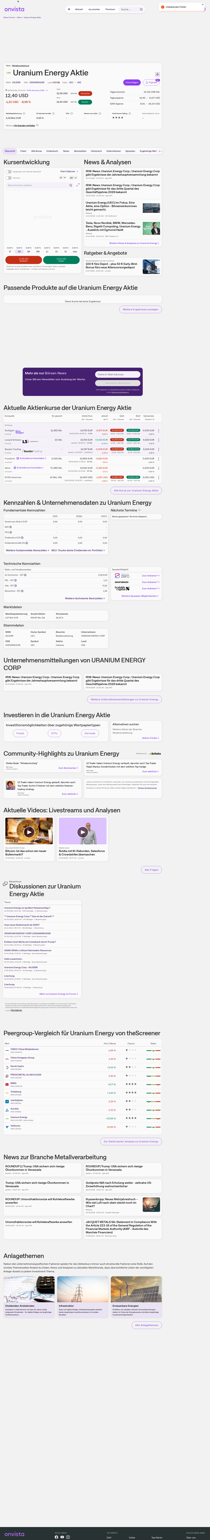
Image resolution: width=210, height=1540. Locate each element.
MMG (13, 1083)
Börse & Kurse (9, 17)
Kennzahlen (80, 151)
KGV (67, 113)
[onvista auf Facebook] (56, 1537)
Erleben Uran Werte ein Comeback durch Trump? (30, 941)
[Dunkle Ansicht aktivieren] (18, 1)
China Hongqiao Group (22, 1057)
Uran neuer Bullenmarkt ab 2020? (22, 924)
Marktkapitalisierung (14, 113)
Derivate (90, 733)
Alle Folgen (151, 869)
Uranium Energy (19, 1117)
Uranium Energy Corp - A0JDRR (21, 967)
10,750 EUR (117, 439)
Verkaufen (85, 93)
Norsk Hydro (17, 1066)
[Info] (24, 113)
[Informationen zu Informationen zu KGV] (10, 527)
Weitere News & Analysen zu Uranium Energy (133, 243)
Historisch (96, 151)
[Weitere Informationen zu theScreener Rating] (117, 118)
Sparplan (130, 151)
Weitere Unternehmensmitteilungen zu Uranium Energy (124, 699)
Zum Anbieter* (150, 575)
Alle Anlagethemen (146, 1325)
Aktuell (79, 9)
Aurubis (15, 1108)
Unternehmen (113, 151)
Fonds (20, 733)
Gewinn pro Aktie (91, 113)
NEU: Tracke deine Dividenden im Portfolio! (77, 550)
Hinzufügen (132, 82)
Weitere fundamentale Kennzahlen (26, 550)
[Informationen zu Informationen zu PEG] (11, 532)
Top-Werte (156, 1537)
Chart (23, 151)
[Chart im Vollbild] (78, 185)
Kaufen (85, 102)
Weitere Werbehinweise (147, 788)
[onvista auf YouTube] (62, 1537)
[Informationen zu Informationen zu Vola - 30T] (15, 585)
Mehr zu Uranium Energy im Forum (58, 993)
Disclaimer (16, 1010)
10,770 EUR (133, 439)
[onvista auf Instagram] (68, 1537)
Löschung (9, 975)
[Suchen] (141, 9)
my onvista (94, 9)
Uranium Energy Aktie (32, 17)
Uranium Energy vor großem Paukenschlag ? (27, 907)
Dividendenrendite (43, 113)
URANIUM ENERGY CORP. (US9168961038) (27, 933)
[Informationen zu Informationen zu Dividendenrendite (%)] (27, 543)
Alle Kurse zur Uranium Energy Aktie (136, 490)
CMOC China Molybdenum (25, 1049)
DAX (109, 1537)
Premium (110, 9)
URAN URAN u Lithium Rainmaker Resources (27, 950)
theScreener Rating (119, 113)
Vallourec (15, 1125)
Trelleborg (16, 1091)
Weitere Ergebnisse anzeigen (140, 309)
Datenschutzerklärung (120, 392)
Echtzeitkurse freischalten (32, 458)
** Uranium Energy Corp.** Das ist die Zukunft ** (29, 916)
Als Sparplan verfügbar (24, 125)
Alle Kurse (36, 151)
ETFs (54, 733)
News (66, 151)
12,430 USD (133, 477)
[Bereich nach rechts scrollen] (160, 151)
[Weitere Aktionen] (159, 431)
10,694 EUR (117, 449)
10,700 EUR (117, 430)
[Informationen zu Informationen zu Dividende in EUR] (22, 537)
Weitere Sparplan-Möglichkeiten (139, 595)
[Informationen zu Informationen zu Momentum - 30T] (22, 591)
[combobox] (39, 185)
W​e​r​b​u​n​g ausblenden (107, 39)
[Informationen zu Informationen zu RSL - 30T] (15, 580)
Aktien (19, 17)
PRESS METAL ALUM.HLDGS (26, 1074)
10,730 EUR (133, 430)
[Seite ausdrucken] (157, 74)
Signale (153, 82)
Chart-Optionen (67, 171)
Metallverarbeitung (20, 65)
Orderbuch (52, 151)
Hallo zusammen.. (13, 958)
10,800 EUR (133, 449)
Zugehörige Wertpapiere (153, 151)
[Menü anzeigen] (69, 9)
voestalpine (17, 1100)
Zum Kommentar (67, 767)
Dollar (132, 1537)
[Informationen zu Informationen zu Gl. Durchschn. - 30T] (25, 575)
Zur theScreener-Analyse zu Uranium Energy (131, 1141)
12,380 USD (117, 477)
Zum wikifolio (149, 771)
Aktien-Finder (149, 738)
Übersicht (10, 151)
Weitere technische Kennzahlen (84, 598)
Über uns (191, 1537)
